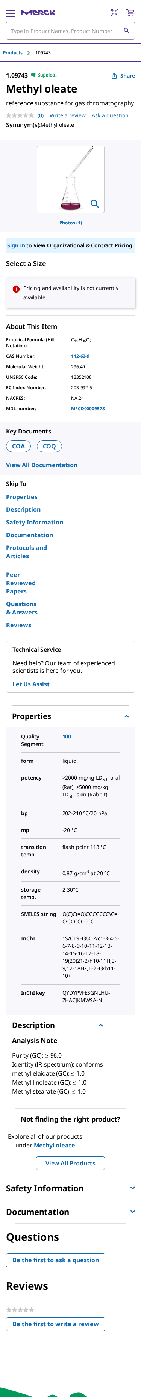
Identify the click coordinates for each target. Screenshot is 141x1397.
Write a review (68, 115)
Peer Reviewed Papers (21, 583)
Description (23, 509)
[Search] (126, 31)
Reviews (18, 625)
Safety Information (34, 522)
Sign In (16, 245)
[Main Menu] (10, 12)
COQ (49, 446)
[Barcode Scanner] (114, 12)
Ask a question (110, 115)
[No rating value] (22, 115)
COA (18, 446)
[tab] (19, 52)
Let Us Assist (31, 684)
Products (13, 52)
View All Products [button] (70, 1163)
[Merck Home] (38, 12)
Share (127, 75)
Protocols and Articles (26, 552)
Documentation (29, 535)
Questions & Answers (22, 608)
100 (66, 736)
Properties (22, 497)
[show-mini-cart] (130, 13)
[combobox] (70, 30)
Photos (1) (70, 223)
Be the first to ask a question (55, 1260)
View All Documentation (41, 465)
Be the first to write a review (58, 1325)
